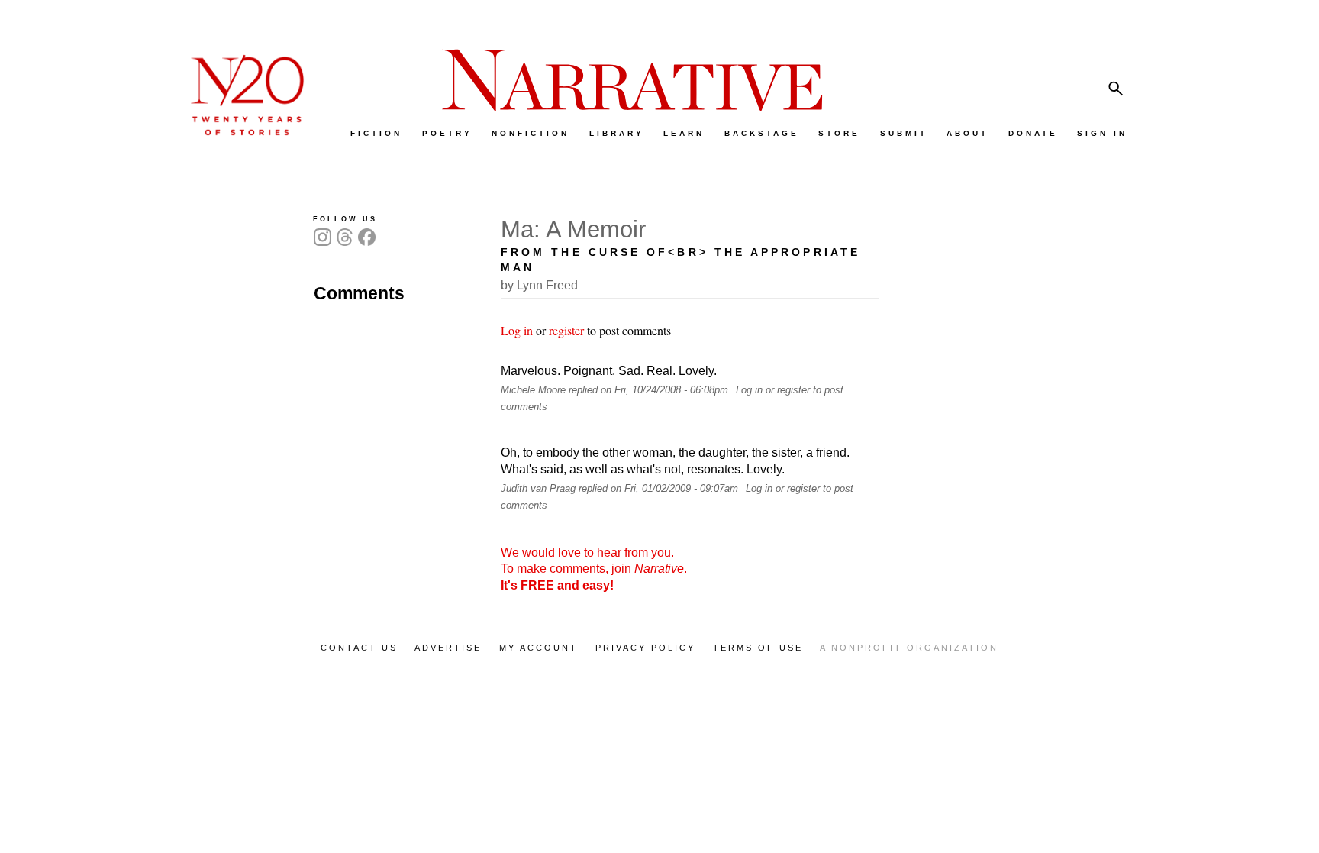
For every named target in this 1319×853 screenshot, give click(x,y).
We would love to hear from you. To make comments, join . (594, 569)
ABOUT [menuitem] (967, 133)
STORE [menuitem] (839, 133)
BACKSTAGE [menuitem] (761, 133)
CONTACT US (359, 647)
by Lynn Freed (539, 285)
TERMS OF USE (758, 647)
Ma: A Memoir (573, 229)
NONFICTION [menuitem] (530, 133)
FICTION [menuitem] (376, 133)
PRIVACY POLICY (645, 647)
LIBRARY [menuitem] (616, 133)
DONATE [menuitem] (1033, 133)
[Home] (240, 132)
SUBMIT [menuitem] (903, 133)
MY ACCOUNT (538, 647)
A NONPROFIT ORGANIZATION (909, 647)
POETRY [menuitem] (447, 133)
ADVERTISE (448, 647)
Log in (517, 330)
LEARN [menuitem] (684, 133)
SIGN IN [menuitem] (1102, 133)
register (566, 330)
